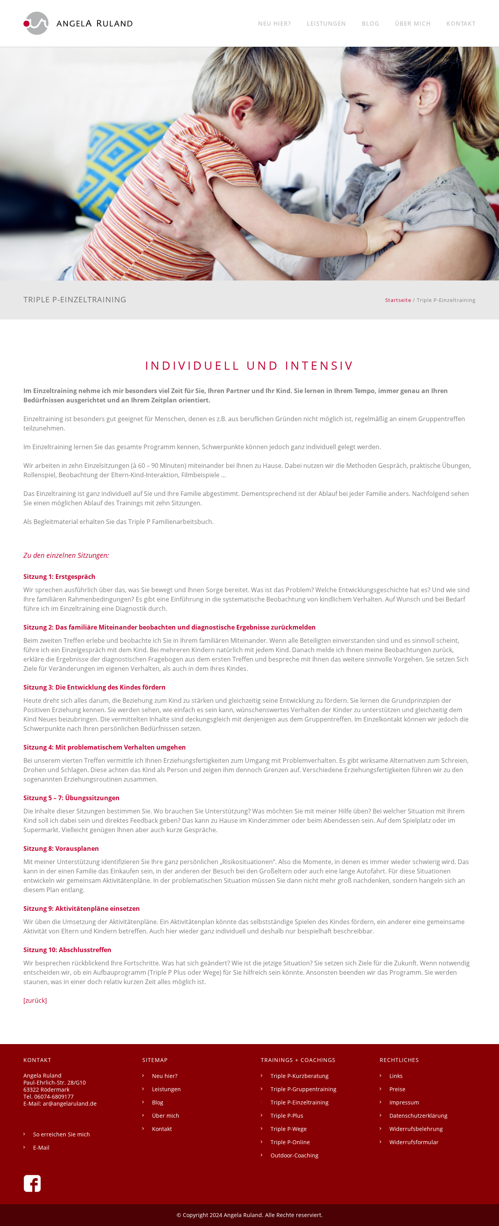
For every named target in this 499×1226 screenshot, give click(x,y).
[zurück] (35, 1000)
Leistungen (326, 23)
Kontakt (461, 23)
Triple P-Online (290, 1142)
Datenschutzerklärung (418, 1115)
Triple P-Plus (287, 1115)
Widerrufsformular (414, 1142)
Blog (370, 23)
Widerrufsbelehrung (416, 1129)
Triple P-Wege (289, 1129)
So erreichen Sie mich (61, 1134)
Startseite (398, 299)
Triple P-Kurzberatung (300, 1076)
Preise (397, 1089)
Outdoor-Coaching (295, 1155)
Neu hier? (274, 23)
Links (396, 1076)
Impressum (404, 1102)
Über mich (413, 23)
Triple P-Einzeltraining (300, 1102)
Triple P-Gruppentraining (303, 1089)
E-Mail (41, 1147)
